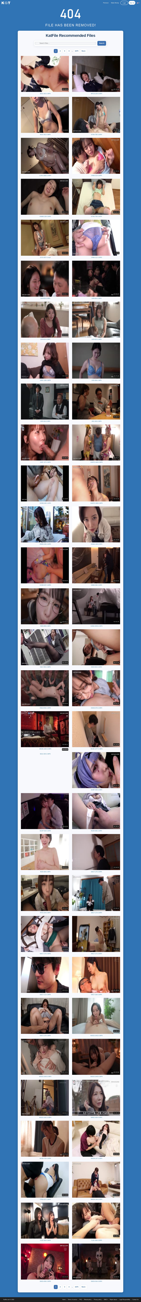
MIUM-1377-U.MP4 (96, 749)
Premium (106, 3)
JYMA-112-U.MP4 (96, 257)
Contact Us (135, 1299)
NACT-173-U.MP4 (96, 912)
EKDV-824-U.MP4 (96, 667)
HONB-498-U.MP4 (45, 503)
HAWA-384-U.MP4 (96, 585)
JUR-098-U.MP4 (96, 380)
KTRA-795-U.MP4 (96, 134)
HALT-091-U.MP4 (45, 667)
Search (101, 43)
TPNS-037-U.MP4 (45, 1199)
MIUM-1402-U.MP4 (45, 749)
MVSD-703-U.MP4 (45, 1158)
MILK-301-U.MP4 (45, 134)
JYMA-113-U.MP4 (96, 175)
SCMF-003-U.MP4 (96, 790)
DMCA (106, 1299)
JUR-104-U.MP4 (45, 421)
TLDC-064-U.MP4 (45, 1240)
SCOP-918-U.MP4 (45, 831)
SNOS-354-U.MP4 (96, 1281)
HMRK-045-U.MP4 (45, 544)
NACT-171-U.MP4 (96, 953)
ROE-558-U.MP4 (45, 872)
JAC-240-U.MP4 (96, 421)
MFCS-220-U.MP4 (96, 93)
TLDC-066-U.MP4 (96, 1240)
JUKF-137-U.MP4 (45, 462)
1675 (76, 51)
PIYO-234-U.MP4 (45, 912)
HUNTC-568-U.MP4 (96, 503)
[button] (138, 3)
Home (64, 1299)
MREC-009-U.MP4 (96, 1117)
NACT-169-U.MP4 (96, 994)
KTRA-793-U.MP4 (96, 216)
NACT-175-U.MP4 (96, 872)
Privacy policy (98, 1299)
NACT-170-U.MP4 (45, 1035)
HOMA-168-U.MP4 (96, 544)
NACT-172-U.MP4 (45, 994)
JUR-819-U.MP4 (45, 339)
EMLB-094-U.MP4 (45, 708)
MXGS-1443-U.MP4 (45, 1076)
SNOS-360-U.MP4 (45, 1281)
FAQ (80, 1299)
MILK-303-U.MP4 (45, 754)
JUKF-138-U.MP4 (45, 380)
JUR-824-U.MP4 (45, 298)
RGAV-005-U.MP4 (96, 831)
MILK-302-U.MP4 (45, 93)
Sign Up (132, 3)
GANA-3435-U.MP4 (96, 626)
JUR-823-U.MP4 (96, 339)
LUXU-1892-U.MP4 (45, 175)
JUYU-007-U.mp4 (45, 257)
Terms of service (72, 1299)
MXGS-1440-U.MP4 (96, 1076)
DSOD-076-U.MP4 (96, 708)
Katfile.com (6, 1299)
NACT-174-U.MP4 (45, 953)
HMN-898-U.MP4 (45, 626)
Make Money (115, 3)
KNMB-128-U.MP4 (45, 216)
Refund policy (88, 1299)
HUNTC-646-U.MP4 (96, 462)
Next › (84, 51)
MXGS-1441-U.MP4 (45, 1117)
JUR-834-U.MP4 (96, 298)
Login (124, 3)
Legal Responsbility (124, 1299)
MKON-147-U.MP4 (96, 1158)
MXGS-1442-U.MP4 (96, 1035)
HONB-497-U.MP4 (45, 585)
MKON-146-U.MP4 (96, 1199)
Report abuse (113, 1299)
